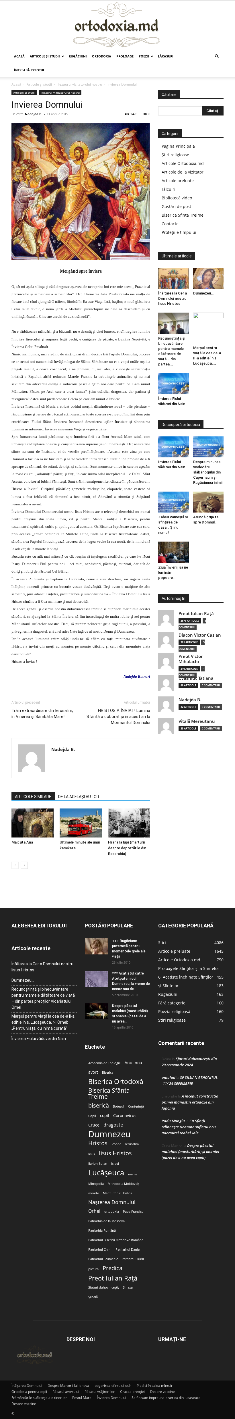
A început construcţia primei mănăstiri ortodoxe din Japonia (190, 1102)
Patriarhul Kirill (133, 1259)
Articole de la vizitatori (183, 172)
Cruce (93, 1125)
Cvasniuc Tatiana (196, 678)
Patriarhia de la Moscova (106, 1221)
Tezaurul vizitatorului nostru (79, 84)
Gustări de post (176, 206)
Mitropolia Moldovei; (123, 1184)
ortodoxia (111, 1212)
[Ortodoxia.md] (117, 25)
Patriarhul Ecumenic (103, 1259)
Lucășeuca (106, 1173)
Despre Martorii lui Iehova (68, 1385)
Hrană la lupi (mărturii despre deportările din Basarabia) (127, 848)
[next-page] (24, 865)
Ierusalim (132, 1144)
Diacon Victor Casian (200, 635)
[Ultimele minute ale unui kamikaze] (81, 822)
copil (104, 1115)
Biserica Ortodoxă (115, 1082)
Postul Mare (81, 1397)
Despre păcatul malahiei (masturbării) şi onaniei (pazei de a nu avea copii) (190, 1151)
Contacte (170, 223)
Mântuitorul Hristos (117, 1193)
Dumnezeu (109, 1134)
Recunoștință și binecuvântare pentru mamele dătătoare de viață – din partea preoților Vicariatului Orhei (43, 998)
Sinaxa (128, 1287)
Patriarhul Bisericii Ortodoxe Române (115, 1240)
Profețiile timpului (179, 232)
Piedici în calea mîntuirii (155, 1385)
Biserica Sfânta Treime (109, 1093)
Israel (115, 1164)
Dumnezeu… (203, 293)
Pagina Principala (178, 146)
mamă (132, 1174)
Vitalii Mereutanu (197, 721)
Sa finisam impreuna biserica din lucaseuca (166, 1397)
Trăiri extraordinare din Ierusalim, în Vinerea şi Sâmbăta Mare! (42, 713)
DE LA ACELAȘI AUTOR (78, 796)
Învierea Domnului (111, 1397)
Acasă (19, 56)
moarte (93, 1193)
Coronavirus (124, 1115)
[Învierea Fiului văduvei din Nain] (173, 383)
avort (93, 1072)
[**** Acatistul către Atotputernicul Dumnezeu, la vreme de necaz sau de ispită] (96, 979)
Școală (93, 1297)
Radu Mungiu (173, 1120)
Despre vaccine (162, 1391)
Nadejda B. (33, 114)
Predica (112, 1268)
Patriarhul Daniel (127, 1249)
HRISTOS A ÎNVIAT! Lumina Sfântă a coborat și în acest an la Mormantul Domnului (118, 716)
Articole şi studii (45, 56)
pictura (93, 1269)
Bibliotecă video (177, 198)
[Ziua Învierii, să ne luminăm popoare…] (173, 552)
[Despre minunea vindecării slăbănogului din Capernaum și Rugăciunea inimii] (208, 446)
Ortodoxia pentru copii (29, 1391)
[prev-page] (15, 865)
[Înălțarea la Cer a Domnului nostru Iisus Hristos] (173, 278)
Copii (92, 1116)
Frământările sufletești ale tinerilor (39, 1397)
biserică (98, 1105)
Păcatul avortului (65, 1391)
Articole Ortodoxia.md (183, 163)
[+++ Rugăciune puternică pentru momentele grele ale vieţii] (96, 946)
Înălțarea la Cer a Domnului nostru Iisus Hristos (172, 298)
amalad (168, 1077)
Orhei (94, 1211)
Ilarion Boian (97, 1164)
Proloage (125, 56)
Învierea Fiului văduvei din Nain (38, 1038)
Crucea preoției (132, 1391)
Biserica (107, 1072)
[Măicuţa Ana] (32, 822)
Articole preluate (178, 180)
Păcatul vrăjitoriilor (100, 1391)
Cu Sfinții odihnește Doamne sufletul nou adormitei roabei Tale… (189, 1126)
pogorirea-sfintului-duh (113, 1385)
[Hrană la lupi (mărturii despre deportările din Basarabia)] (129, 822)
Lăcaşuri (165, 56)
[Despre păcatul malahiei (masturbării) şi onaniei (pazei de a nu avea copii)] (96, 1011)
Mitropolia (96, 1184)
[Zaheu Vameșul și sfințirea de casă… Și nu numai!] (173, 502)
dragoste (113, 1125)
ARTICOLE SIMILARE (33, 796)
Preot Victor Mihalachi (191, 659)
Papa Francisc (133, 1212)
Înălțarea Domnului (26, 1385)
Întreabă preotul (29, 70)
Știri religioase (175, 154)
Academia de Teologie (104, 1063)
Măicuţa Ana (22, 842)
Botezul (118, 1106)
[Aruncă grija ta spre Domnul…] (208, 502)
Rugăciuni (78, 56)
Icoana (116, 1144)
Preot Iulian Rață (112, 1278)
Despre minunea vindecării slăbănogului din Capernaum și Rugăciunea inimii (207, 472)
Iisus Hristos (115, 1153)
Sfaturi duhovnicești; (103, 1287)
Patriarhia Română (102, 1231)
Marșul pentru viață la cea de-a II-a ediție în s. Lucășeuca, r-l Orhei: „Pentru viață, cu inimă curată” (43, 1022)
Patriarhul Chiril (99, 1249)
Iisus (91, 1154)
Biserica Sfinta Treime (182, 215)
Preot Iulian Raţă (196, 613)
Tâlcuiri (168, 189)
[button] (217, 56)
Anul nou (133, 1062)
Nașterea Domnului (112, 1202)
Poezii (144, 56)
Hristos (97, 1143)
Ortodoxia (101, 56)
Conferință (136, 1106)
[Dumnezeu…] (208, 278)
